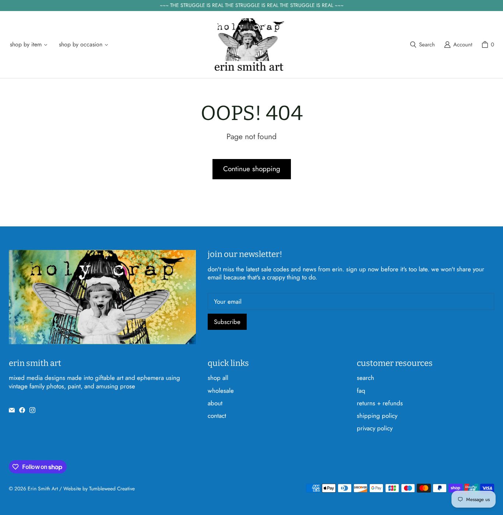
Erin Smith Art (43, 488)
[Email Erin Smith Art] (12, 410)
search (365, 377)
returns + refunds (380, 403)
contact (217, 415)
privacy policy (375, 428)
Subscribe (227, 321)
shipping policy (377, 415)
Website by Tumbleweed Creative (99, 488)
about (215, 403)
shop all (218, 377)
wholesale (221, 390)
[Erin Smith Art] (249, 44)
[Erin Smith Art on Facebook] (22, 410)
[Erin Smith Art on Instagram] (32, 410)
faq (361, 390)
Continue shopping (251, 169)
